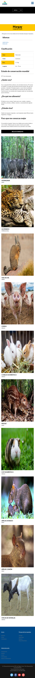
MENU (15, 10)
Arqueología (21, 637)
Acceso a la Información (6, 658)
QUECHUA (5, 42)
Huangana (6, 181)
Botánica (20, 639)
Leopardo (5, 229)
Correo (2, 655)
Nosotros (3, 635)
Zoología (20, 635)
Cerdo (4, 327)
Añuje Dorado (7, 521)
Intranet (3, 653)
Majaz (4, 424)
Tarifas (2, 637)
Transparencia (4, 651)
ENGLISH (5, 44)
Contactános (4, 639)
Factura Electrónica (23, 640)
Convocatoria (4, 656)
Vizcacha (5, 278)
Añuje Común (7, 570)
